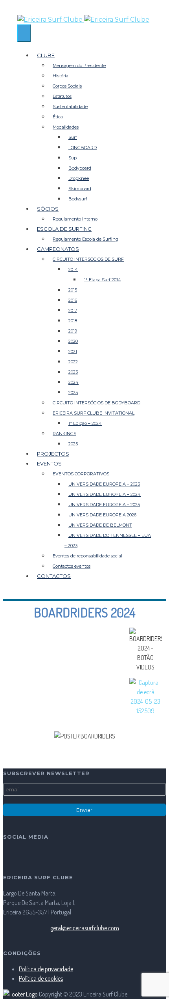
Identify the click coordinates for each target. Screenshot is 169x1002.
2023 (73, 372)
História (60, 76)
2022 (73, 362)
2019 (72, 331)
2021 (72, 351)
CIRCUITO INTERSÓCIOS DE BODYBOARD (96, 403)
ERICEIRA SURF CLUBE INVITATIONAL (93, 413)
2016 (72, 300)
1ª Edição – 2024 (85, 423)
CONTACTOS (54, 576)
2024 (73, 382)
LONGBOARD (82, 147)
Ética (58, 117)
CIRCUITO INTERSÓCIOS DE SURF (88, 259)
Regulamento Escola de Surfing (85, 239)
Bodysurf (77, 199)
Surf (72, 137)
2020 (73, 341)
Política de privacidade (46, 969)
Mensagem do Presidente (79, 65)
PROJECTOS (53, 454)
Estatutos (62, 96)
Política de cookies (41, 978)
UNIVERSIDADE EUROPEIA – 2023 (104, 484)
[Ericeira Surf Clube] (84, 19)
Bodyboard (79, 168)
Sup (72, 158)
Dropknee (78, 178)
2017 (72, 310)
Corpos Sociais (67, 86)
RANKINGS (64, 433)
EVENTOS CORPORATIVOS (81, 474)
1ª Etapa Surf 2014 (102, 279)
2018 (72, 320)
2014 (73, 269)
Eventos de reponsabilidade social (87, 556)
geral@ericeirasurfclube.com (84, 928)
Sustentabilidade (70, 106)
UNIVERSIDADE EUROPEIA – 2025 (104, 504)
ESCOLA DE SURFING (64, 229)
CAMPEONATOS (58, 249)
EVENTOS (49, 463)
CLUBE (46, 55)
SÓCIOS (48, 209)
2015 (72, 290)
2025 (73, 392)
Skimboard (79, 188)
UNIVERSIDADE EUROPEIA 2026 (102, 515)
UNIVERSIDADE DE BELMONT (100, 525)
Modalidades (66, 127)
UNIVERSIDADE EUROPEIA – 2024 (104, 494)
